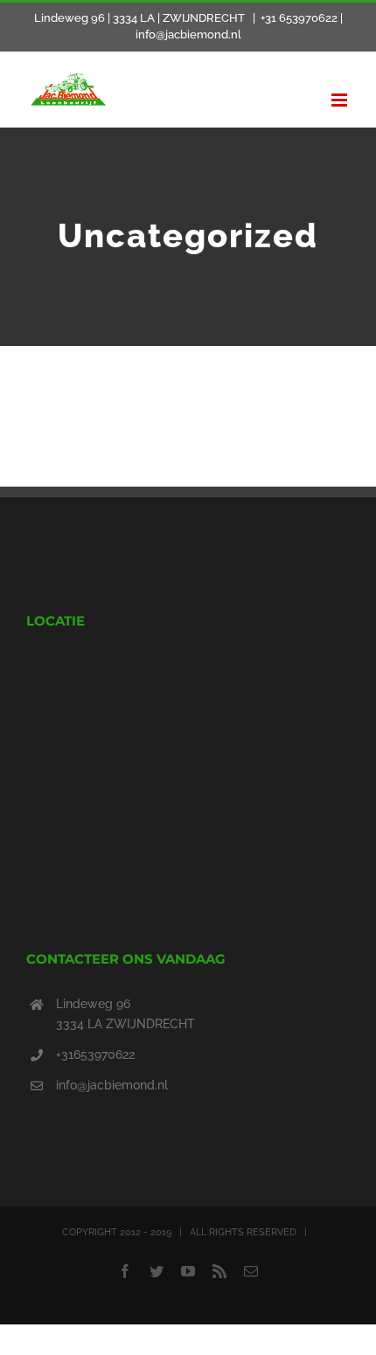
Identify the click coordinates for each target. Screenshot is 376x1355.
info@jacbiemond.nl (112, 1085)
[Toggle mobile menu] (340, 100)
